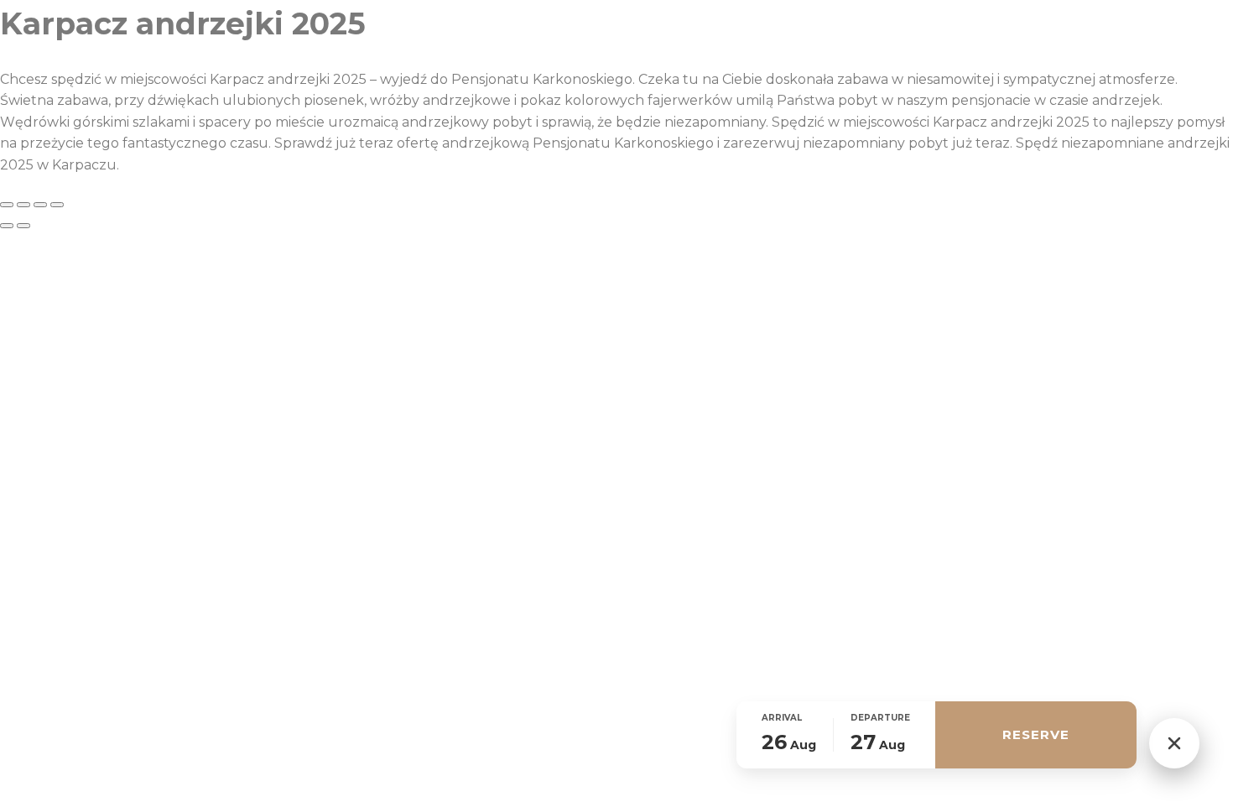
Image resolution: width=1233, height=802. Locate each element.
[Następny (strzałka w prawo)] (23, 225)
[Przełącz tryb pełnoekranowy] (23, 204)
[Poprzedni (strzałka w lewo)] (6, 225)
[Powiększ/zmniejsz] (6, 204)
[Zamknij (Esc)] (57, 204)
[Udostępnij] (40, 204)
